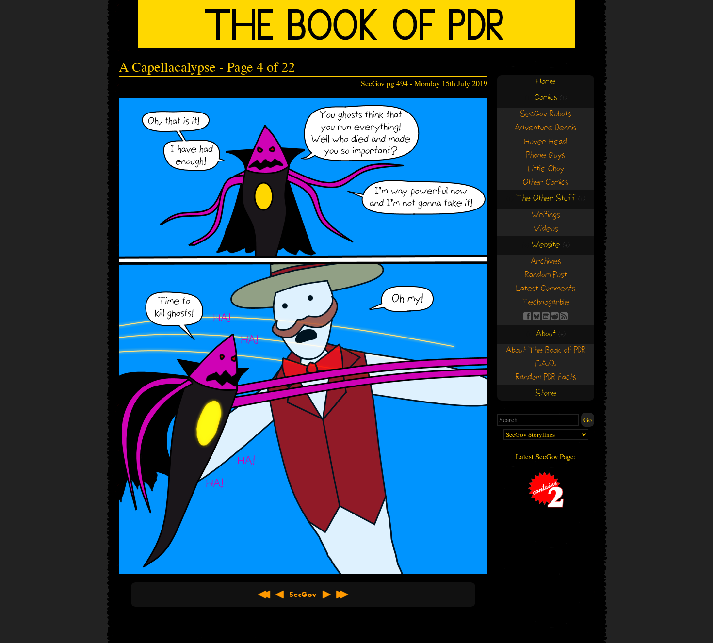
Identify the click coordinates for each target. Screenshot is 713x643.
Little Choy (546, 169)
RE (555, 316)
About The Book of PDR (546, 350)
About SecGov (303, 594)
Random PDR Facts (546, 377)
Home (545, 81)
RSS (564, 316)
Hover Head (545, 141)
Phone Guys (545, 155)
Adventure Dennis (546, 127)
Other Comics (545, 182)
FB (527, 316)
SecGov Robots (545, 114)
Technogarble (545, 302)
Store (545, 393)
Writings (546, 215)
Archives (546, 261)
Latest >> (342, 594)
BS (536, 316)
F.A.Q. (545, 364)
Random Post (546, 275)
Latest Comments (545, 288)
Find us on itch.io (546, 316)
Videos (546, 229)
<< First (264, 594)
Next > (326, 594)
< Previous (280, 594)
